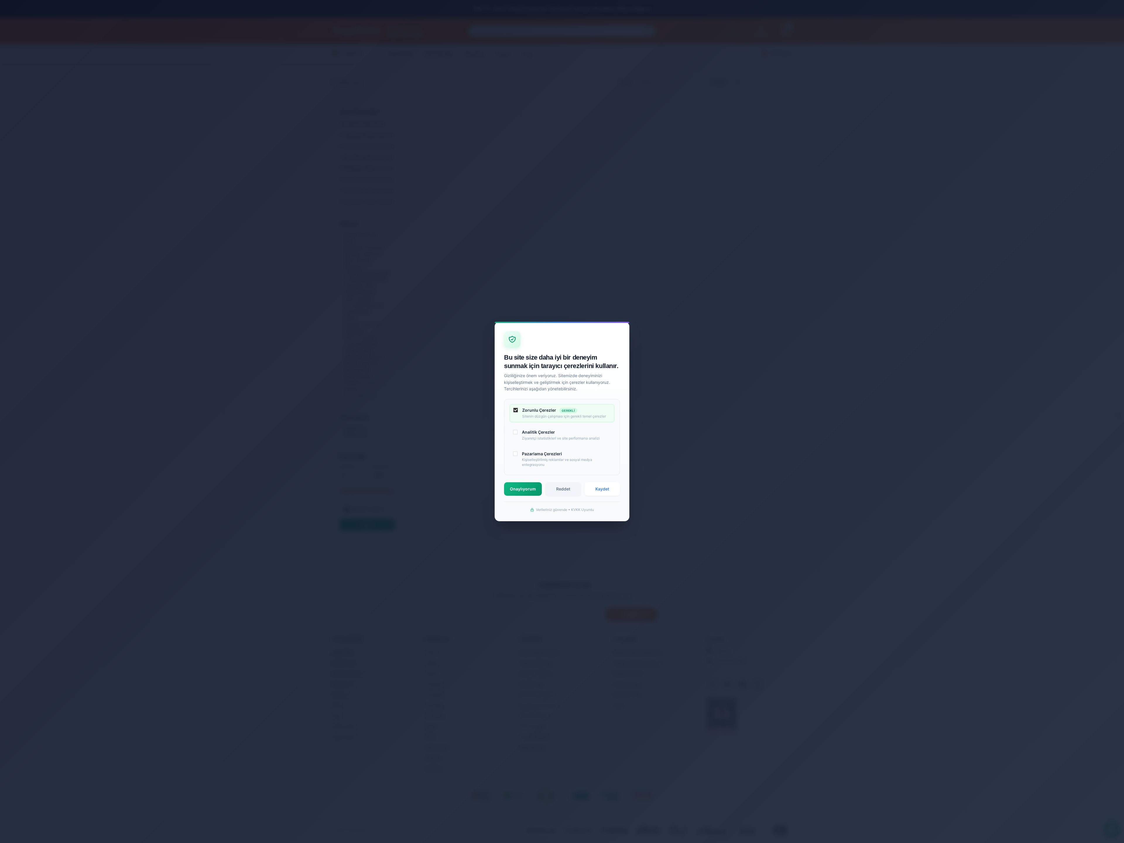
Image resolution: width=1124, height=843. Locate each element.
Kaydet (602, 488)
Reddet (563, 488)
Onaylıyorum (523, 488)
